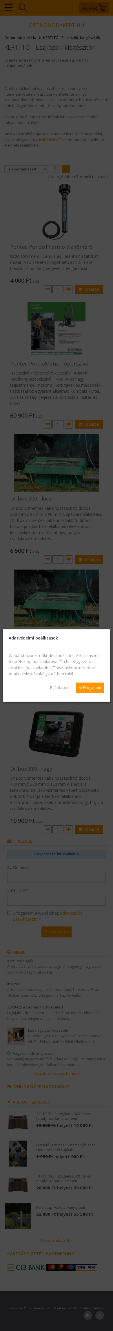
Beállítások (59, 687)
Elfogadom (91, 687)
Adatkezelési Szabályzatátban (36, 673)
